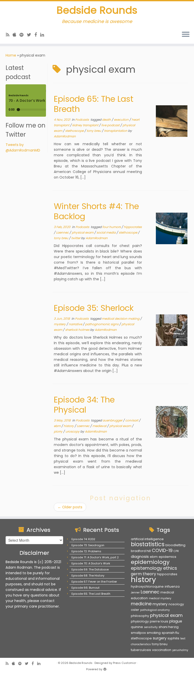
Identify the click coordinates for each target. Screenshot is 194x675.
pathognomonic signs (102, 324)
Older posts (70, 507)
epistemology (146, 568)
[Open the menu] (185, 34)
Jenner (135, 592)
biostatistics (147, 544)
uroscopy (72, 431)
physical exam (83, 232)
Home (11, 55)
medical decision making (121, 318)
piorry (58, 431)
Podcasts (82, 119)
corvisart (132, 420)
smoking (154, 633)
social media (106, 232)
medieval (99, 426)
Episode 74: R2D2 (83, 539)
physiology (140, 621)
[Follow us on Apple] (16, 35)
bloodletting (175, 545)
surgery (159, 638)
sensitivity (151, 627)
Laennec (62, 232)
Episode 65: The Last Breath (93, 104)
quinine (137, 627)
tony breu (94, 131)
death (107, 119)
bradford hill (141, 551)
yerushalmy (180, 650)
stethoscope (74, 131)
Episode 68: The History (87, 575)
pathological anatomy (155, 610)
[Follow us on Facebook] (37, 35)
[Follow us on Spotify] (23, 35)
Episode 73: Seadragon (87, 545)
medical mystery (160, 598)
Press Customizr (124, 663)
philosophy (140, 616)
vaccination (161, 650)
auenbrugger (113, 420)
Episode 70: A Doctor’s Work (90, 563)
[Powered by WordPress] (105, 668)
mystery (60, 324)
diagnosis (140, 556)
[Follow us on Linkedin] (43, 35)
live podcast (110, 125)
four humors (112, 227)
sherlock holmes (77, 330)
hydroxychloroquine (147, 586)
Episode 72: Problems (86, 551)
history (69, 426)
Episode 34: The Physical (84, 404)
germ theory (143, 574)
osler (135, 610)
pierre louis (159, 621)
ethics (170, 568)
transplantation (116, 131)
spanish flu (170, 633)
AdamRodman (65, 136)
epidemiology (150, 562)
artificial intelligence (147, 539)
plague (175, 621)
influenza (172, 586)
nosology (176, 604)
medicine (141, 604)
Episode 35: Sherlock (94, 308)
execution (121, 119)
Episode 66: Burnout (85, 588)
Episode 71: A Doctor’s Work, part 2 (95, 557)
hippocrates (133, 227)
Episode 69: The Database (90, 569)
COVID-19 (162, 550)
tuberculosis (141, 650)
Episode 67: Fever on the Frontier (94, 582)
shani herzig (169, 627)
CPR (176, 551)
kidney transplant (85, 125)
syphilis (173, 638)
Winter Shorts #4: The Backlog (96, 211)
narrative (76, 324)
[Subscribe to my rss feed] (9, 35)
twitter (76, 238)
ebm (57, 426)
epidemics (167, 557)
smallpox (138, 633)
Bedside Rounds (97, 10)
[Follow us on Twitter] (30, 35)
